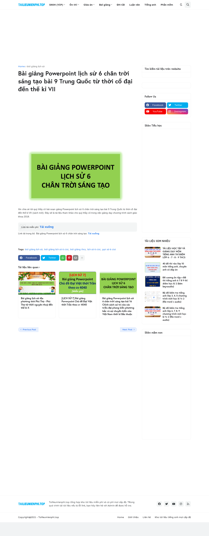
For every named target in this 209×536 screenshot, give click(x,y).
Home (21, 66)
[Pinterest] (69, 258)
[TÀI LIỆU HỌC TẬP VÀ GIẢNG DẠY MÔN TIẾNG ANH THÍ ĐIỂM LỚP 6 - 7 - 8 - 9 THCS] (153, 252)
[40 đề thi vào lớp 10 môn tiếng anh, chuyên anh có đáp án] (153, 267)
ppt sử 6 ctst (109, 249)
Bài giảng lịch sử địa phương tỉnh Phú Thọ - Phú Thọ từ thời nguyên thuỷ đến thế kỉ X (37, 303)
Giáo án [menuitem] (88, 4)
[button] (181, 5)
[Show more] (82, 258)
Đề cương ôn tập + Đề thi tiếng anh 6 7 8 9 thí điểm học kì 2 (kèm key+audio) (175, 282)
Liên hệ (147, 517)
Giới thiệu (133, 517)
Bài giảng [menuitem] (104, 4)
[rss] (188, 504)
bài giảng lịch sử (36, 66)
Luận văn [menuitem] (134, 4)
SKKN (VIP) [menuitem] (56, 4)
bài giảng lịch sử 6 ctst (56, 249)
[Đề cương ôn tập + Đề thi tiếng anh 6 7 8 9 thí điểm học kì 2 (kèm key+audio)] (153, 281)
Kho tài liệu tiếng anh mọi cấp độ (173, 517)
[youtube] (174, 504)
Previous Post (29, 329)
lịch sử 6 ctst (94, 249)
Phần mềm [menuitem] (167, 4)
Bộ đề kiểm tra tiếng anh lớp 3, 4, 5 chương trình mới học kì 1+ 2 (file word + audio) (175, 297)
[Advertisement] (104, 37)
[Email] (75, 258)
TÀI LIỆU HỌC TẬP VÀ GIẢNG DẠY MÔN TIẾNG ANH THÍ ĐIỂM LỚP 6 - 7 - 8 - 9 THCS (174, 253)
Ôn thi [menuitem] (73, 4)
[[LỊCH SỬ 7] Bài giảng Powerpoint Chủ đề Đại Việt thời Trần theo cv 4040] (77, 283)
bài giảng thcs (78, 249)
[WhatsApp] (63, 258)
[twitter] (166, 504)
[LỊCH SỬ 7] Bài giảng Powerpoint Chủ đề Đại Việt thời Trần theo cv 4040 (77, 301)
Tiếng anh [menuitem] (150, 4)
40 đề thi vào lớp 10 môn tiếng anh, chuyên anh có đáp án (175, 266)
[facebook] (159, 504)
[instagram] (181, 504)
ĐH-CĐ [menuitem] (121, 4)
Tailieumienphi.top (48, 517)
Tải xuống (47, 227)
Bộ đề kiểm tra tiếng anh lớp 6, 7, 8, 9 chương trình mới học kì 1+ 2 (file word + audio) (174, 313)
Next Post (127, 329)
